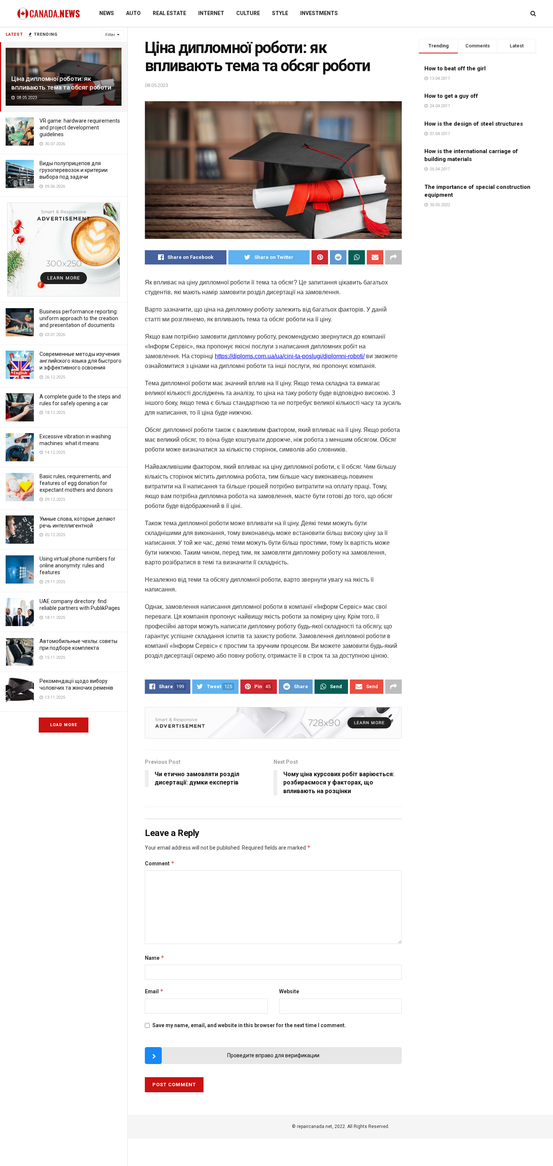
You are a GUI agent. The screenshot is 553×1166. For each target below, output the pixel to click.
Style (280, 13)
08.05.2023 (156, 85)
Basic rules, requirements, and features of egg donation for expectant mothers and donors (76, 483)
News (106, 13)
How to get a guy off (451, 96)
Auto (133, 13)
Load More (63, 724)
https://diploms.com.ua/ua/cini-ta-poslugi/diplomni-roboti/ (290, 356)
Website (289, 991)
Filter (110, 34)
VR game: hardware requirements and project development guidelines (80, 127)
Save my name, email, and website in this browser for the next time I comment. (249, 1025)
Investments (319, 13)
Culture (248, 13)
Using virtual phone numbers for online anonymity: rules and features (77, 565)
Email (154, 991)
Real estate (169, 13)
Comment (160, 863)
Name (154, 957)
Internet (211, 13)
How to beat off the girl (455, 68)
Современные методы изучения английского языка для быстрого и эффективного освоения (81, 361)
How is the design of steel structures (473, 123)
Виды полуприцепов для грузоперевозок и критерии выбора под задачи (74, 170)
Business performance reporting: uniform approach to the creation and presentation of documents (79, 318)
